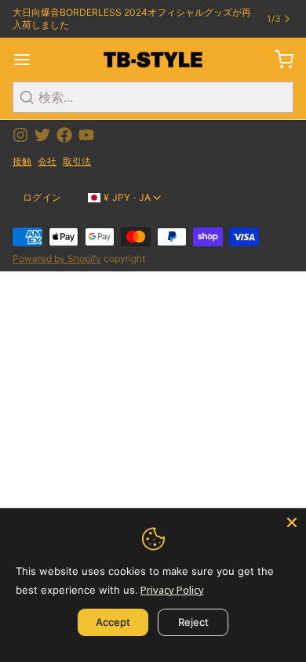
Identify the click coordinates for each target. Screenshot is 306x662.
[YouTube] (86, 135)
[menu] (28, 59)
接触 (22, 161)
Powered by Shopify (57, 258)
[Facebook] (64, 135)
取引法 (77, 161)
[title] (277, 59)
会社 (47, 161)
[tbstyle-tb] (152, 59)
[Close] (292, 522)
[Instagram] (20, 135)
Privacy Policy (172, 590)
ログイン (42, 197)
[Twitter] (42, 135)
